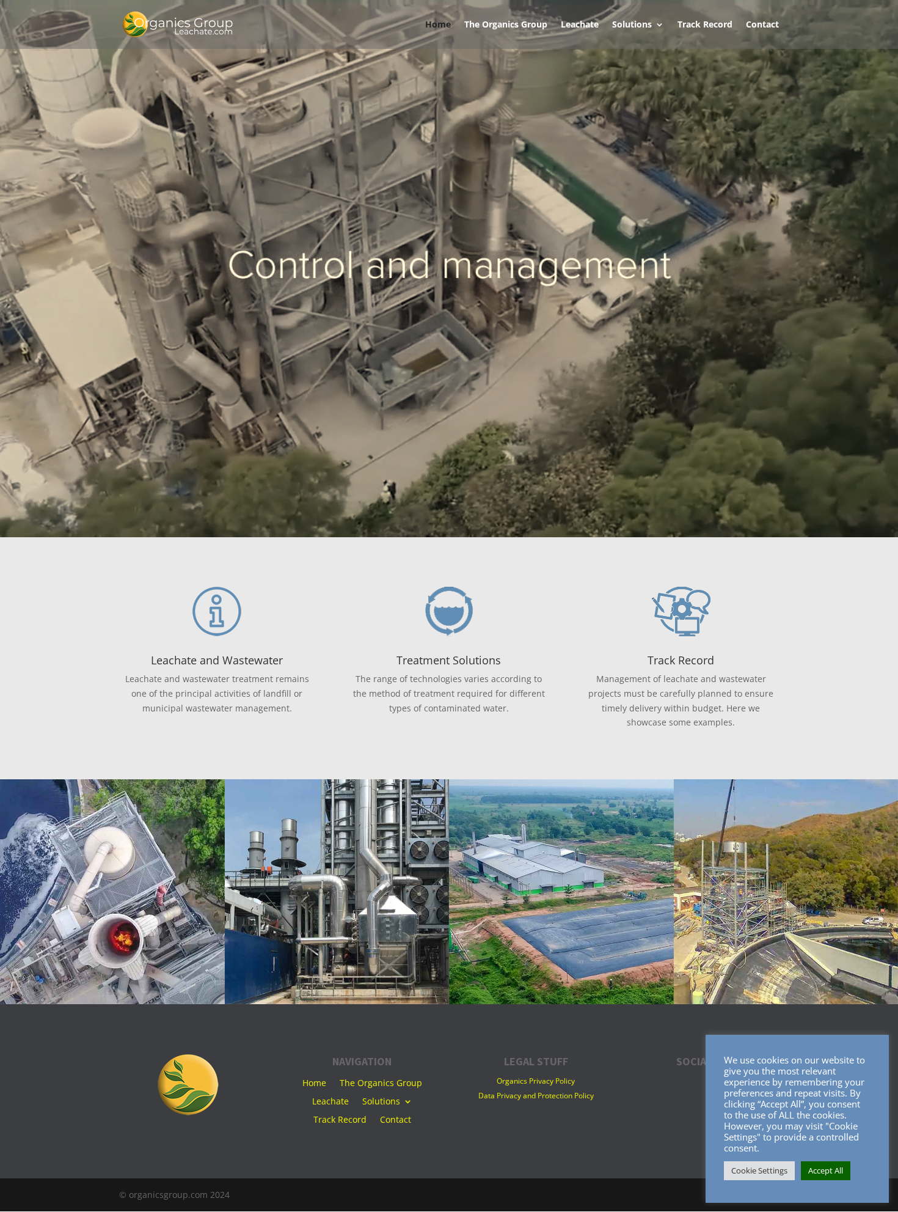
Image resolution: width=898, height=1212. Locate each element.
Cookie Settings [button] (759, 1170)
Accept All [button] (825, 1170)
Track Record (704, 25)
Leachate (580, 25)
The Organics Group (505, 25)
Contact (762, 25)
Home (438, 25)
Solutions (632, 25)
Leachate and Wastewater (217, 660)
